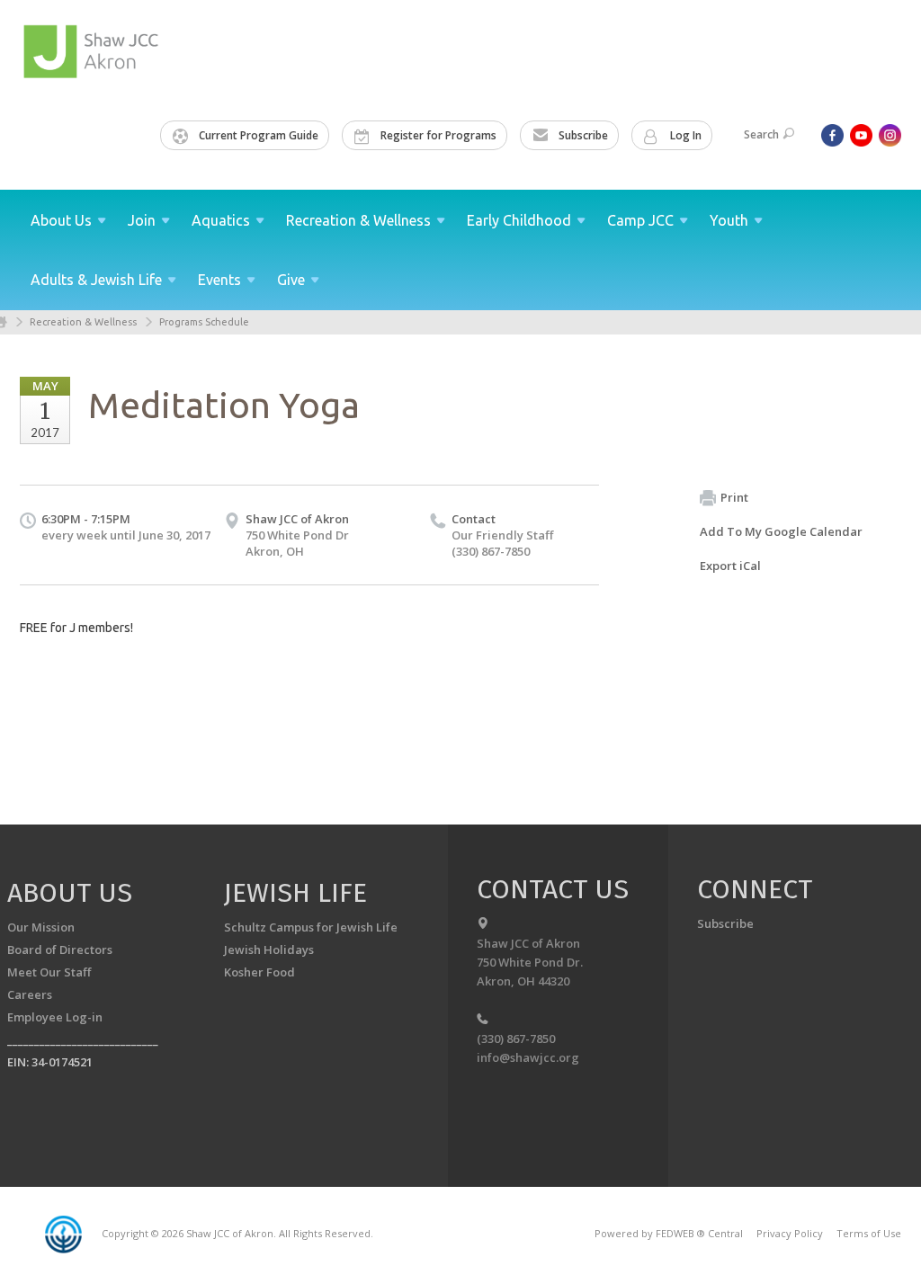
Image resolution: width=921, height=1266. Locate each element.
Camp (640, 220)
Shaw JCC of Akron (297, 519)
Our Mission (41, 927)
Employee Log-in (55, 1017)
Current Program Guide (257, 135)
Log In (684, 135)
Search (761, 134)
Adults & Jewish (96, 280)
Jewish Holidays (269, 949)
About (61, 220)
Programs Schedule (204, 321)
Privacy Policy (789, 1233)
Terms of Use (868, 1233)
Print (734, 497)
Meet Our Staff (49, 972)
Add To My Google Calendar (781, 531)
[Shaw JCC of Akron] (93, 51)
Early (519, 220)
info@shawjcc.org (528, 1057)
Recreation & (358, 220)
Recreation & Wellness (83, 321)
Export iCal (730, 565)
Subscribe (582, 135)
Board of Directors (59, 949)
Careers (29, 994)
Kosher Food (259, 972)
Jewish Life (295, 893)
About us (69, 893)
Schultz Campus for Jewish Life (311, 927)
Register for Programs (437, 135)
